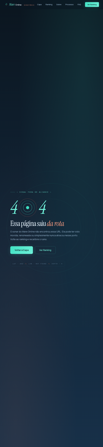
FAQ (79, 4)
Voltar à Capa (22, 250)
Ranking (49, 4)
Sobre (58, 4)
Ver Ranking (92, 4)
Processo (69, 4)
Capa (39, 4)
